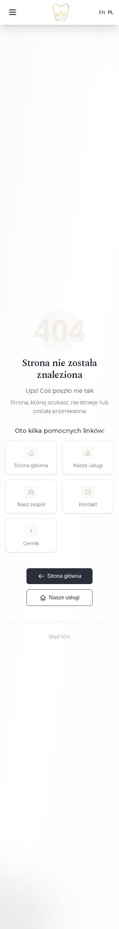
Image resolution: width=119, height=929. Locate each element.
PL (111, 12)
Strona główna (64, 576)
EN (102, 12)
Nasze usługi (64, 597)
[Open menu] (12, 12)
